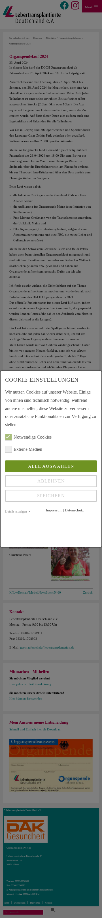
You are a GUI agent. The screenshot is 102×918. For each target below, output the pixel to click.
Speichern (51, 495)
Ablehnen (51, 481)
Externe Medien (28, 449)
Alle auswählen (51, 466)
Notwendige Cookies (33, 437)
